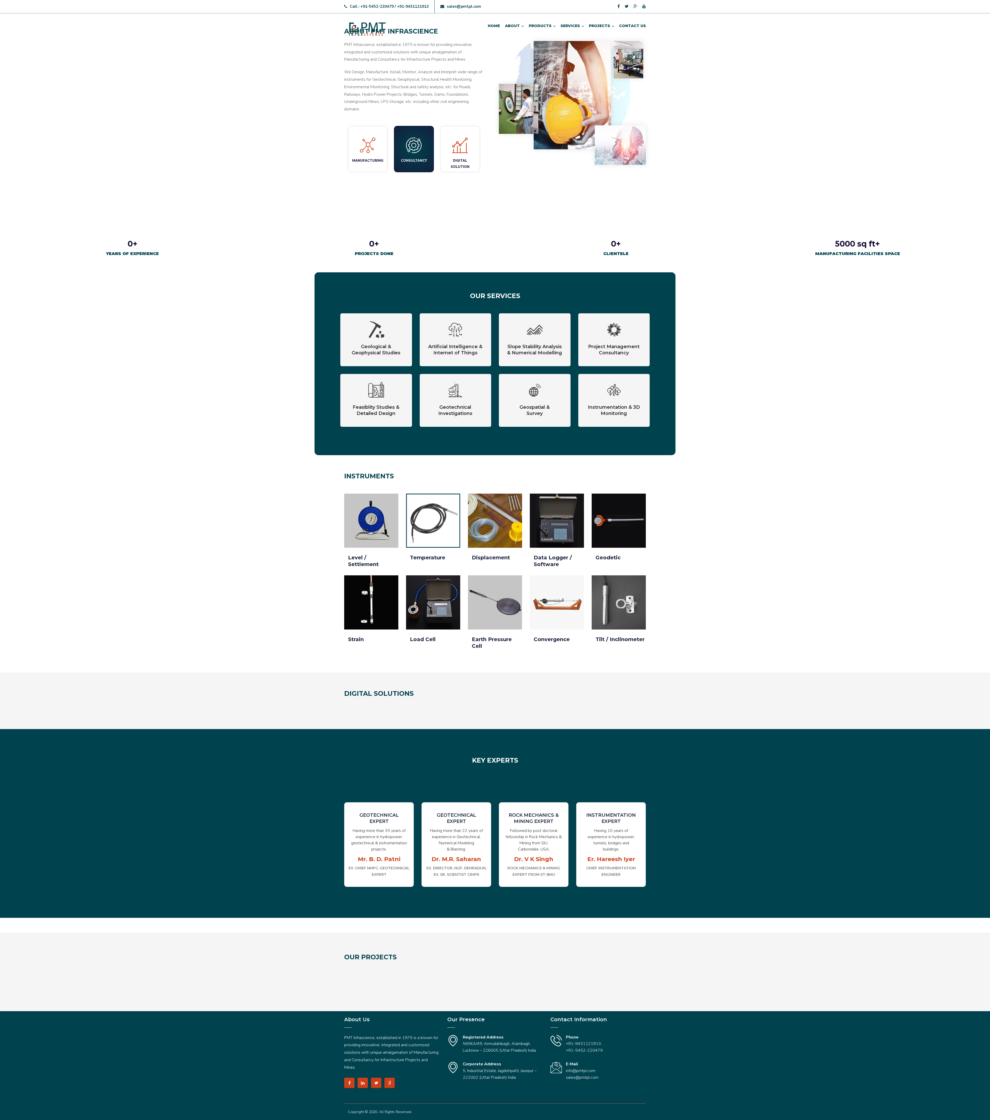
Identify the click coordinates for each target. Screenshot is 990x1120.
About (512, 25)
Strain (356, 639)
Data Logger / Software (553, 560)
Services (570, 25)
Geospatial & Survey (534, 410)
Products (540, 25)
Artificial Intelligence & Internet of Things (455, 349)
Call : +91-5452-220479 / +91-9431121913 (389, 6)
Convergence (552, 639)
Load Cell (423, 639)
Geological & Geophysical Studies (376, 349)
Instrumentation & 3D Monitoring (614, 410)
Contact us (632, 25)
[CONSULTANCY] (413, 178)
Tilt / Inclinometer (620, 639)
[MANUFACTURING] (367, 178)
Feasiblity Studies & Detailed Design (376, 410)
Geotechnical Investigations (455, 410)
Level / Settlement (363, 560)
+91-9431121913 (583, 1044)
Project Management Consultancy (614, 349)
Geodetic (608, 557)
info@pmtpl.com (580, 1071)
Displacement (491, 557)
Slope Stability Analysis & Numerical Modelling (534, 349)
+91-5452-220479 (584, 1050)
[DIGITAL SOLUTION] (460, 178)
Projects (599, 25)
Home (494, 25)
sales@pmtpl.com (464, 6)
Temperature (427, 557)
